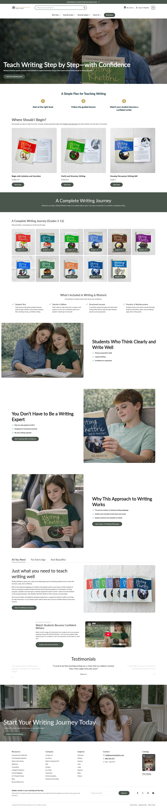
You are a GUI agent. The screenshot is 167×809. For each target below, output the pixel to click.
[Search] (84, 8)
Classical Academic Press (29, 805)
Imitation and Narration (70, 124)
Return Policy (151, 805)
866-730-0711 (110, 758)
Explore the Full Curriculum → (49, 644)
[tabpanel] (83, 589)
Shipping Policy (143, 805)
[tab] (19, 560)
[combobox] (61, 8)
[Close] (99, 2)
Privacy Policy (133, 805)
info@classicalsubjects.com (114, 755)
